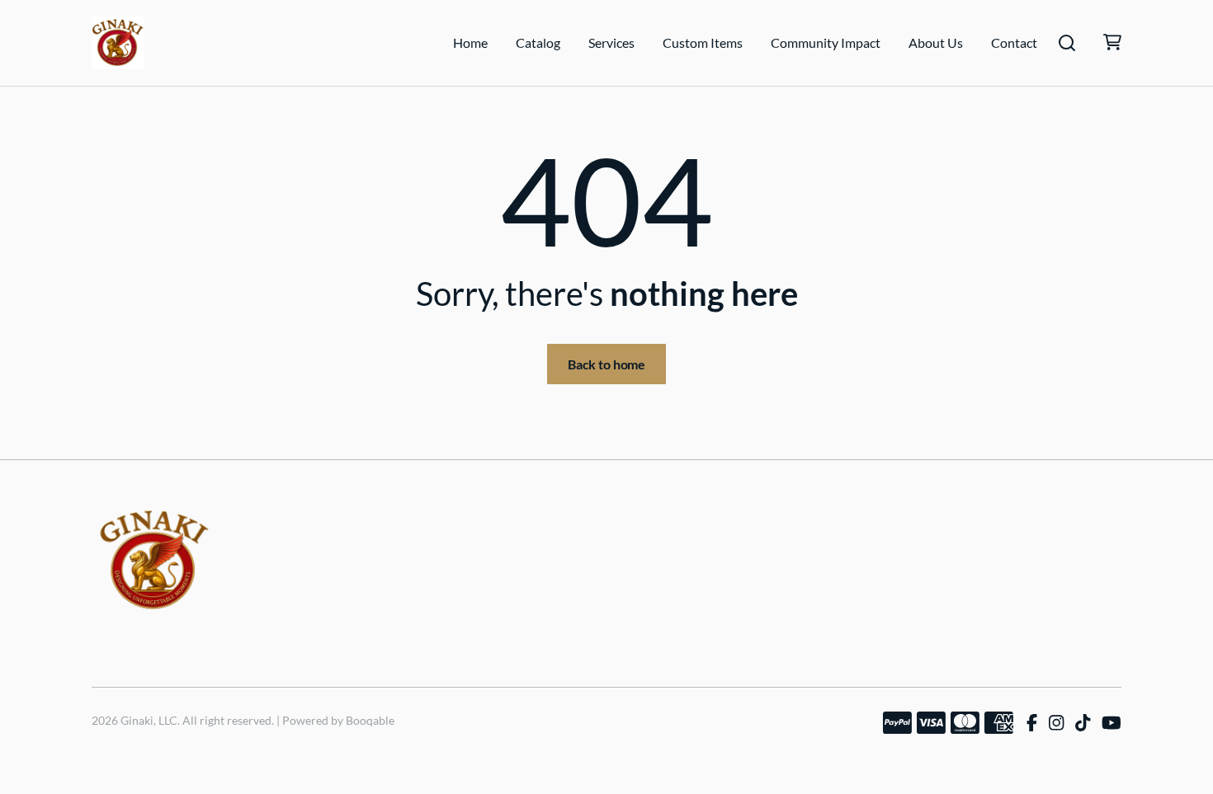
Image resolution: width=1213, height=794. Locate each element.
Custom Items (703, 42)
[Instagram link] (1056, 723)
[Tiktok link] (1082, 723)
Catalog (538, 42)
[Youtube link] (1111, 723)
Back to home (606, 364)
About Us (936, 42)
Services (611, 42)
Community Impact (825, 42)
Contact (1014, 42)
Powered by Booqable (338, 720)
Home (470, 42)
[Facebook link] (1032, 723)
